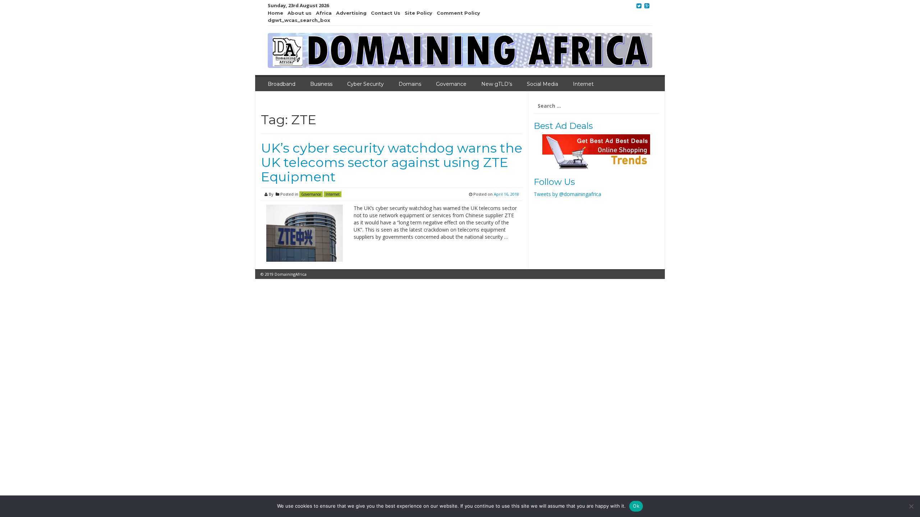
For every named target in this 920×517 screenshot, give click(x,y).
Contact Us (385, 13)
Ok (636, 506)
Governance (451, 84)
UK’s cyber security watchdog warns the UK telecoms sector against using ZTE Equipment (391, 162)
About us (300, 13)
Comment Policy (458, 13)
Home (275, 13)
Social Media (542, 84)
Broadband (281, 84)
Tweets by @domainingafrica (567, 194)
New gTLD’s (496, 84)
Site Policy (418, 13)
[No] (911, 506)
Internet (583, 84)
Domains (410, 84)
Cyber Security (365, 84)
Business (321, 84)
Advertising (351, 13)
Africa (324, 13)
